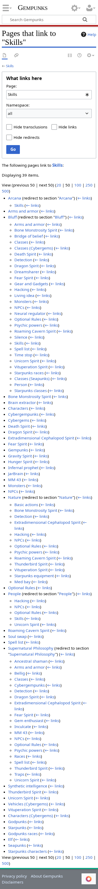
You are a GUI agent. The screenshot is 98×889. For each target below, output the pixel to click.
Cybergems (18, 420)
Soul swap (17, 636)
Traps (19, 774)
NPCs (19, 307)
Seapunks (17, 845)
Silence (20, 337)
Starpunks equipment (34, 575)
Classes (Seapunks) (32, 378)
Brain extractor (22, 402)
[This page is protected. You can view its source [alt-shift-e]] (70, 56)
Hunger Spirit (20, 461)
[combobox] (49, 94)
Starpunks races (29, 372)
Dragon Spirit (26, 265)
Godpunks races (23, 833)
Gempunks (33, 7)
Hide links (68, 126)
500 (5, 191)
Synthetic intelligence (27, 785)
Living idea (24, 295)
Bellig (19, 673)
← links (84, 198)
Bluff (12, 217)
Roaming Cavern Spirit (35, 331)
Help (92, 34)
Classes (21, 242)
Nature (14, 497)
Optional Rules (27, 319)
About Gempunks (47, 876)
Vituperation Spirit (31, 366)
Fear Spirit (23, 277)
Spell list (22, 348)
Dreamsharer (26, 271)
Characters (18, 408)
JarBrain (15, 473)
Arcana (14, 198)
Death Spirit (25, 254)
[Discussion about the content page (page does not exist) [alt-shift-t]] (16, 56)
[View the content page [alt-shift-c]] (5, 56)
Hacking (21, 289)
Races (19, 756)
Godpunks (17, 821)
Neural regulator (29, 313)
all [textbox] (10, 113)
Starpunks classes (30, 390)
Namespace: (18, 105)
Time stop (23, 354)
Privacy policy (14, 876)
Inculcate (22, 726)
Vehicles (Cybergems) (28, 803)
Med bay (22, 581)
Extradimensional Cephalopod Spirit (41, 437)
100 (77, 185)
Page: (11, 86)
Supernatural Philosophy (30, 648)
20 (58, 185)
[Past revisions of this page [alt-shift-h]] (80, 56)
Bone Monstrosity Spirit (35, 230)
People (14, 593)
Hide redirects (26, 137)
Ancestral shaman (31, 661)
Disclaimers (12, 882)
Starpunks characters (27, 851)
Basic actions (26, 504)
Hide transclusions (30, 126)
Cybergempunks (23, 414)
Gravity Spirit (20, 455)
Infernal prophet (23, 467)
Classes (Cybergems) (33, 248)
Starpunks (17, 827)
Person (20, 384)
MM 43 (14, 479)
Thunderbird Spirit (31, 564)
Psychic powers (28, 325)
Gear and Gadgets (31, 283)
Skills (10, 66)
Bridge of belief (28, 236)
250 (89, 185)
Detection (23, 259)
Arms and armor (23, 211)
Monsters (23, 301)
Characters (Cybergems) (30, 815)
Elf (10, 839)
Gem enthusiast (28, 720)
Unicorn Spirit (26, 360)
